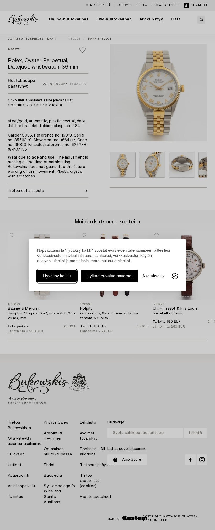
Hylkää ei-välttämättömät (109, 276)
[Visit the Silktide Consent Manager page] (175, 276)
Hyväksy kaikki (57, 276)
